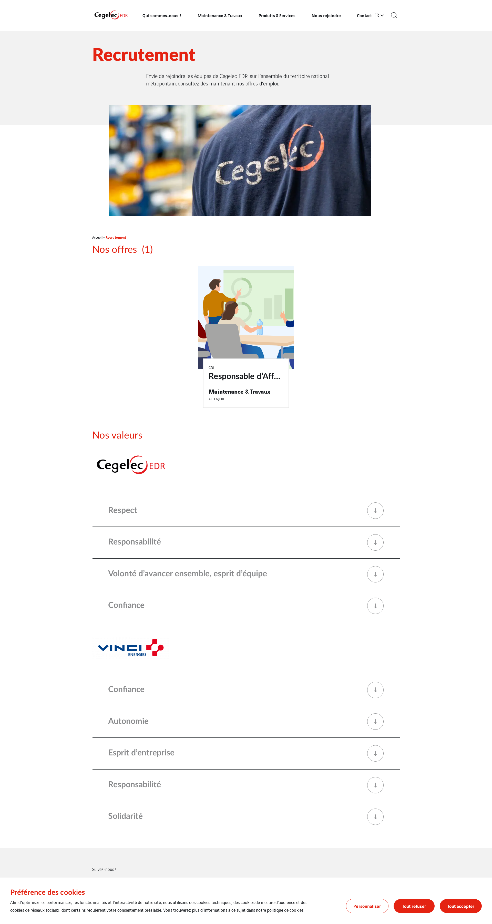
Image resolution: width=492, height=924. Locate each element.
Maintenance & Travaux (220, 15)
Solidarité (125, 816)
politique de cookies (285, 910)
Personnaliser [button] (367, 906)
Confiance (126, 605)
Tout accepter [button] (460, 906)
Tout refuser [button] (414, 906)
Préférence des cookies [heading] (47, 892)
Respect (122, 510)
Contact (364, 15)
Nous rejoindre (326, 15)
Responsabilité (134, 542)
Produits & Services (277, 15)
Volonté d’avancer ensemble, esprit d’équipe (187, 574)
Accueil (97, 237)
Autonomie (128, 721)
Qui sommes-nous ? (161, 15)
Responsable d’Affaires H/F (258, 376)
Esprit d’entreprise (141, 753)
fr (376, 15)
